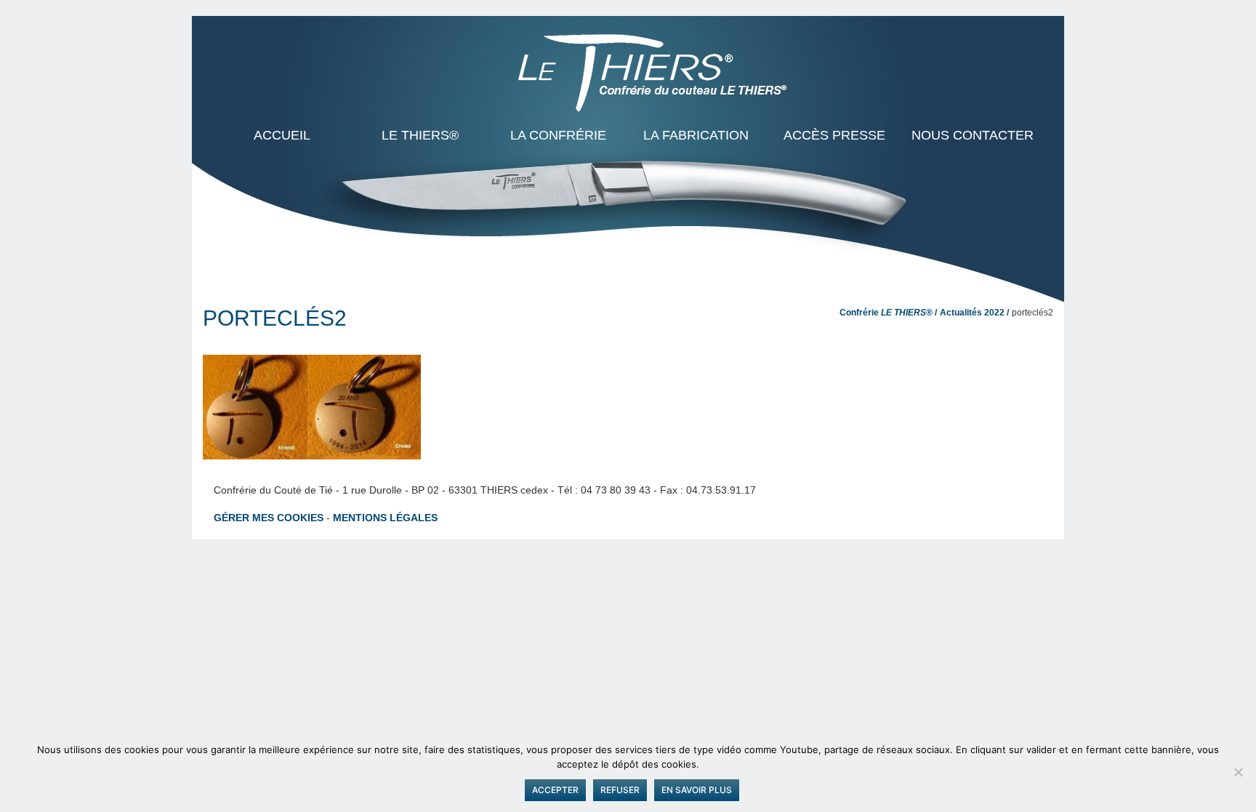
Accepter (555, 789)
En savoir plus (696, 789)
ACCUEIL (282, 135)
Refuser (620, 789)
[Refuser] (1238, 772)
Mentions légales (385, 517)
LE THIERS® (420, 135)
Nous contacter (972, 135)
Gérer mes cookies (268, 517)
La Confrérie (558, 135)
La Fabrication (696, 135)
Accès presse (834, 135)
